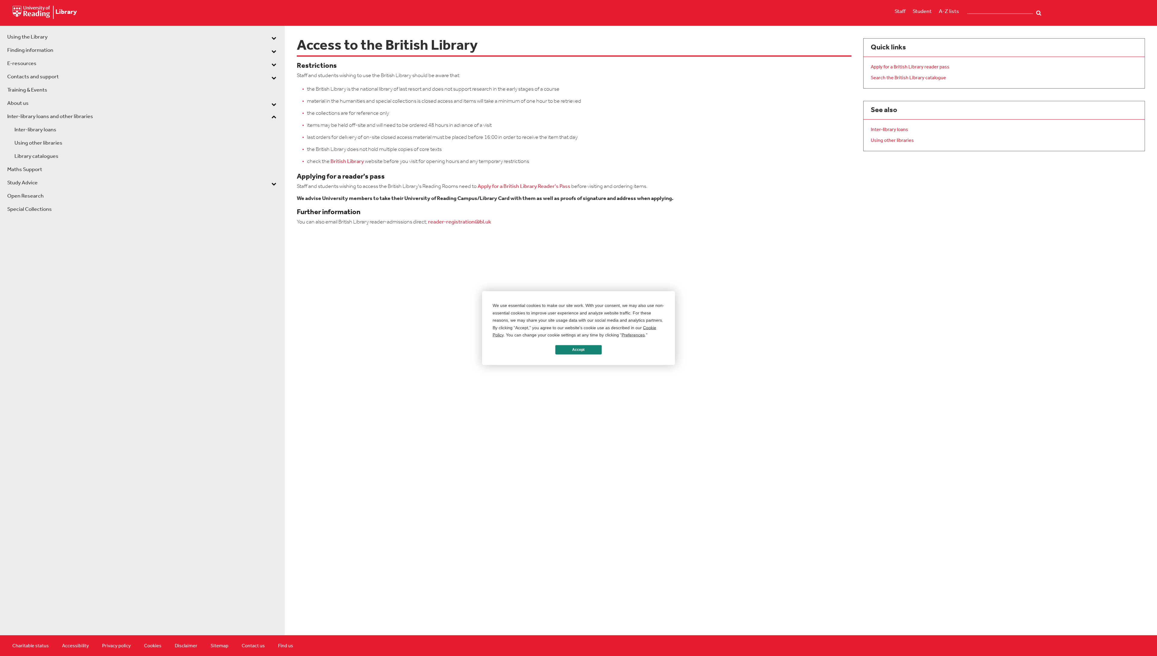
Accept (578, 350)
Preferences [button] (633, 335)
